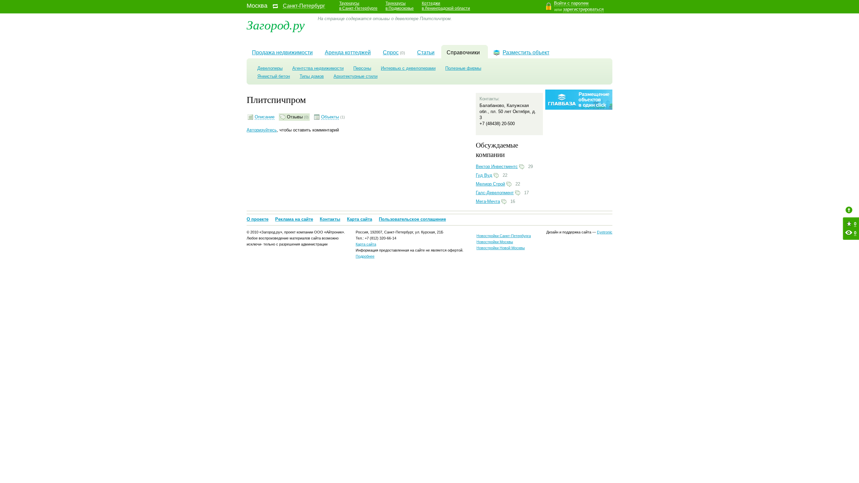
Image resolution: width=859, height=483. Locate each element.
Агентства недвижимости (318, 68)
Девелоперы (270, 68)
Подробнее (365, 256)
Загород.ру (276, 24)
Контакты (330, 219)
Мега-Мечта (488, 201)
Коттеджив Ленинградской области (446, 6)
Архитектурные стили (355, 76)
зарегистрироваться (583, 9)
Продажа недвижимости (282, 52)
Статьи (426, 52)
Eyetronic (604, 232)
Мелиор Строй (490, 183)
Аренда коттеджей (348, 52)
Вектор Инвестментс (497, 166)
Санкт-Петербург (304, 6)
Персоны (362, 68)
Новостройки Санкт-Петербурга (503, 236)
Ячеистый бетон (273, 76)
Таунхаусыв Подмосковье (400, 6)
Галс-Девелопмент (495, 192)
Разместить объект (526, 52)
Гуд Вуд (484, 175)
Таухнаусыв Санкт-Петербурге (358, 6)
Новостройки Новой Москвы (500, 248)
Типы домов (312, 76)
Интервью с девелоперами (408, 68)
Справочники (463, 52)
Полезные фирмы (463, 68)
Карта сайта (359, 219)
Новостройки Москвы (494, 242)
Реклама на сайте (294, 219)
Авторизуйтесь (262, 129)
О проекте (257, 219)
